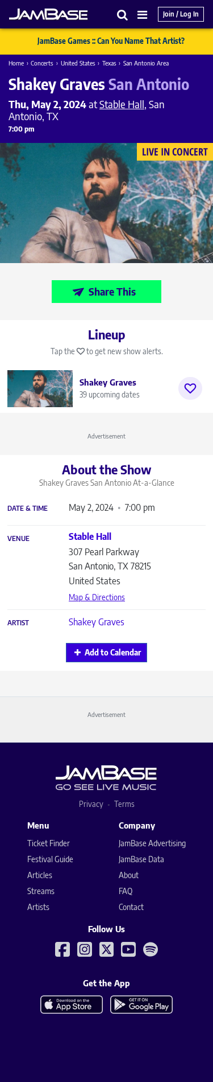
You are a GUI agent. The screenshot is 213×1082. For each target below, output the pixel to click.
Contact (131, 907)
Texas (109, 63)
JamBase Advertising (152, 843)
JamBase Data (141, 859)
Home (16, 63)
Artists (38, 907)
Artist (18, 623)
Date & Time (27, 508)
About (129, 875)
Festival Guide (50, 859)
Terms (124, 804)
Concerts (42, 63)
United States (78, 63)
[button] (122, 14)
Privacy (91, 804)
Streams (41, 891)
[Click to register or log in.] (190, 388)
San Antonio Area (146, 63)
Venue (18, 538)
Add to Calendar (113, 652)
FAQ (125, 891)
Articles (39, 875)
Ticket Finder (48, 843)
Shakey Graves (96, 622)
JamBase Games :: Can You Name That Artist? (111, 41)
